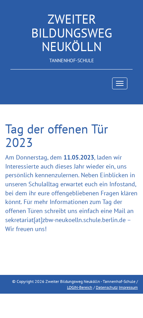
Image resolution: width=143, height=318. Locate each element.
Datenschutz (107, 287)
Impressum (128, 287)
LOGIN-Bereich (79, 287)
